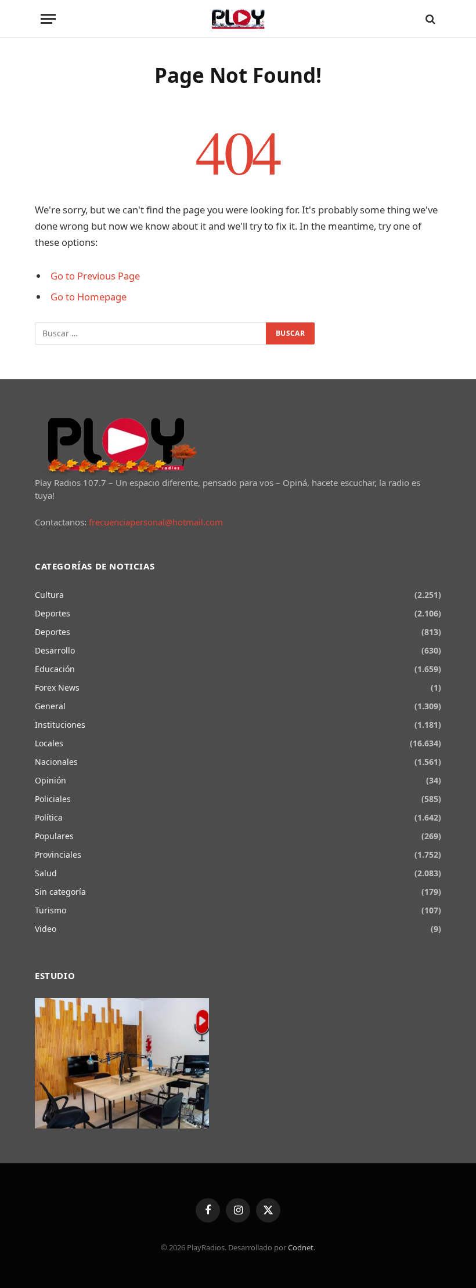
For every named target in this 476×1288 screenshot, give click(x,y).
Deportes (52, 613)
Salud (46, 873)
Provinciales (58, 854)
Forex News (57, 687)
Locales (49, 743)
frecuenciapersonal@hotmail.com (156, 522)
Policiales (53, 798)
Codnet (300, 1247)
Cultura (49, 594)
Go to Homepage (89, 296)
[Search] (429, 19)
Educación (55, 668)
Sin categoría (60, 891)
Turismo (50, 910)
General (50, 706)
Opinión (50, 780)
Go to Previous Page (95, 275)
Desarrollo (55, 650)
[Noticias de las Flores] (238, 19)
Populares (54, 835)
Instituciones (60, 724)
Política (49, 817)
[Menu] (48, 19)
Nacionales (56, 761)
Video (45, 928)
